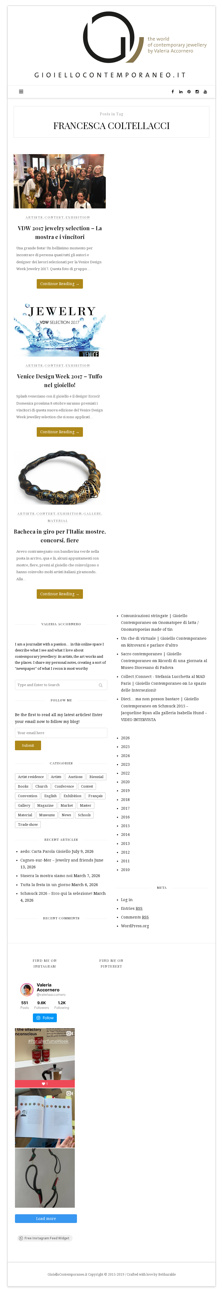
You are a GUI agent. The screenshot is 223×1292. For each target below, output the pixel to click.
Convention (27, 796)
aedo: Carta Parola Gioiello (45, 851)
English (50, 796)
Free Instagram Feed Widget (46, 1238)
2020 (125, 782)
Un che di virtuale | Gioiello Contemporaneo (163, 638)
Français (95, 796)
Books (23, 786)
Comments (135, 917)
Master (85, 805)
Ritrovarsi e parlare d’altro (152, 645)
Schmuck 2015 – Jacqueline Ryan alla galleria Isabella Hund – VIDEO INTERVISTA (164, 713)
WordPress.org (135, 926)
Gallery (92, 513)
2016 (125, 817)
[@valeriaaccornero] (26, 989)
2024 (125, 755)
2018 (125, 799)
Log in (127, 900)
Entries (132, 908)
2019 (125, 790)
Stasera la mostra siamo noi (46, 876)
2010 (125, 870)
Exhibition (78, 217)
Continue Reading (59, 284)
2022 (125, 773)
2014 (125, 834)
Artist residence (31, 777)
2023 (125, 764)
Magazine (45, 805)
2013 (125, 843)
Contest (54, 217)
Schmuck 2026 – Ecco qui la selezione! (56, 893)
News (66, 815)
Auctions (75, 777)
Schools (84, 815)
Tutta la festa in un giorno (45, 885)
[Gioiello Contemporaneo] (111, 45)
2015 (125, 826)
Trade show (28, 825)
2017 (125, 808)
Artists (34, 217)
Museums (47, 815)
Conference (64, 786)
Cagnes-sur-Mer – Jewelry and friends (56, 860)
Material (58, 520)
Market (67, 805)
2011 (125, 861)
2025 (125, 746)
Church (41, 786)
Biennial (96, 777)
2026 (125, 738)
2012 (125, 852)
